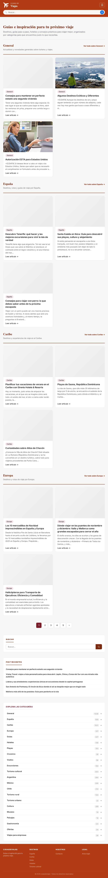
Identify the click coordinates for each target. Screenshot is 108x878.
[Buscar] (102, 12)
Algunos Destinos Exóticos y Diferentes (78, 95)
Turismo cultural (14, 771)
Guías (9, 736)
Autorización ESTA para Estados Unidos (26, 159)
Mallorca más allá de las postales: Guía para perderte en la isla (32, 692)
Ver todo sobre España (94, 184)
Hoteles (10, 742)
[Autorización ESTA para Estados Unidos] (28, 136)
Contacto (59, 854)
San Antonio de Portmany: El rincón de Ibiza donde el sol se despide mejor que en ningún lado (46, 687)
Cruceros (11, 754)
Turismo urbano (14, 800)
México (10, 783)
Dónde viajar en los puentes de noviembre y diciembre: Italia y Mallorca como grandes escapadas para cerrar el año (79, 528)
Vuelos (10, 760)
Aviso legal (86, 854)
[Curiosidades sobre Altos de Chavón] (28, 425)
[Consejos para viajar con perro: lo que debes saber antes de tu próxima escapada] (28, 278)
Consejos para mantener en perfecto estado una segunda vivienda (34, 669)
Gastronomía (13, 823)
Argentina (11, 777)
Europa (10, 731)
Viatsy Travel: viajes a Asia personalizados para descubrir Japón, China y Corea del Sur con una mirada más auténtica (52, 675)
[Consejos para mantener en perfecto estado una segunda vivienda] (28, 73)
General (10, 713)
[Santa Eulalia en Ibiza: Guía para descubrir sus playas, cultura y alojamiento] (80, 211)
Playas (10, 748)
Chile (9, 789)
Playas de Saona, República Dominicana (78, 384)
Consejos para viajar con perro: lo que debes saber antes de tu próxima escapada (25, 304)
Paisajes (10, 817)
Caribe (10, 725)
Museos (10, 812)
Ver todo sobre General (94, 46)
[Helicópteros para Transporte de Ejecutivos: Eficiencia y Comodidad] (28, 569)
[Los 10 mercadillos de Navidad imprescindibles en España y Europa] (28, 502)
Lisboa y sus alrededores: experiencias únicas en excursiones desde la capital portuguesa (44, 682)
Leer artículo (11, 115)
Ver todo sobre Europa (94, 476)
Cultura (10, 806)
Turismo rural (13, 794)
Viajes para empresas (16, 835)
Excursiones (12, 765)
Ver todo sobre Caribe (95, 334)
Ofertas (10, 829)
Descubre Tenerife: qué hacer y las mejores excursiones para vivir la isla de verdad (26, 237)
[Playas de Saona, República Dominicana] (80, 361)
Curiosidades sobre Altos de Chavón (24, 448)
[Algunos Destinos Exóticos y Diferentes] (80, 73)
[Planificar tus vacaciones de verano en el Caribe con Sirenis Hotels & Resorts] (28, 361)
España (10, 719)
